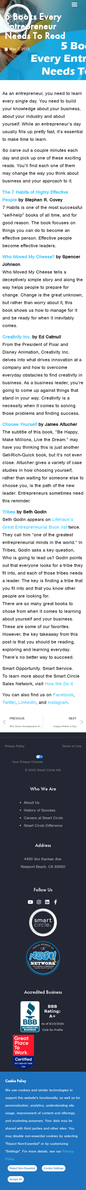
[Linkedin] (47, 902)
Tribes (8, 512)
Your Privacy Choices (27, 762)
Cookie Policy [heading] (15, 1080)
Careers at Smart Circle (43, 818)
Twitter (9, 702)
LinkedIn (27, 702)
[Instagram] (39, 902)
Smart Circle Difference (43, 825)
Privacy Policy (15, 746)
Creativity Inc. (16, 337)
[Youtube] (30, 902)
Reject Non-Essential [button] (22, 1168)
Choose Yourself (19, 424)
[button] (74, 4)
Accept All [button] (16, 1179)
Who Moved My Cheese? (28, 257)
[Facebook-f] (55, 902)
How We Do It (59, 684)
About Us (31, 802)
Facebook (63, 695)
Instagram (58, 702)
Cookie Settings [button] (54, 1168)
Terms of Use (71, 746)
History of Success (39, 810)
